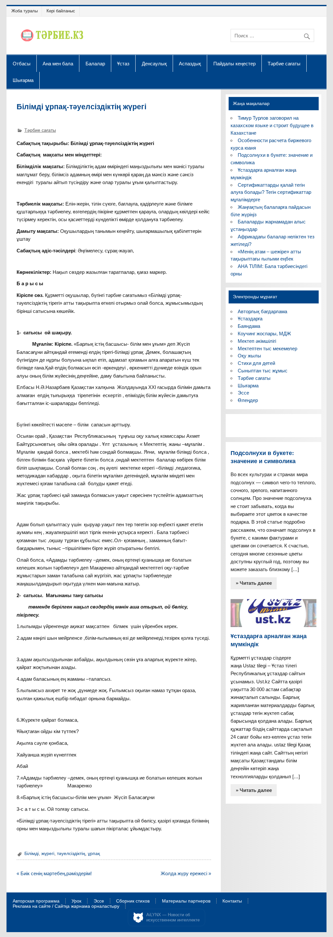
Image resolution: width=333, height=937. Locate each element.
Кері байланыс (61, 10)
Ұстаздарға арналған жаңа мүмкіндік (269, 640)
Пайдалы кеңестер (234, 63)
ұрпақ (94, 853)
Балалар (95, 63)
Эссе (243, 392)
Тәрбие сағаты (284, 63)
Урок (76, 901)
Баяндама (249, 326)
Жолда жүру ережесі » (186, 873)
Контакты (232, 901)
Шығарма (23, 80)
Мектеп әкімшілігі (257, 341)
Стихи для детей (256, 363)
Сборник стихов (133, 901)
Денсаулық (154, 63)
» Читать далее (254, 583)
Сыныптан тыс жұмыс (262, 370)
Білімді (31, 853)
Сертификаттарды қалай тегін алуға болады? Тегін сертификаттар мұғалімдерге (271, 192)
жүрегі (47, 853)
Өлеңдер (248, 400)
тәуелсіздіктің (71, 853)
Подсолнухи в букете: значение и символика (263, 456)
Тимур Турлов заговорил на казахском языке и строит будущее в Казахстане (272, 125)
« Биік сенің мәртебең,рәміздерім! (54, 873)
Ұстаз (123, 63)
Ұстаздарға (250, 318)
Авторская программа (36, 901)
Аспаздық (190, 63)
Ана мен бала (58, 63)
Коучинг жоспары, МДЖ (264, 333)
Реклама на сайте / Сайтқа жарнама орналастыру (66, 906)
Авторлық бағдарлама (262, 311)
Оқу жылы (249, 355)
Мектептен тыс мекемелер (267, 348)
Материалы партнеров (186, 901)
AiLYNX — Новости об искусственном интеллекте (173, 917)
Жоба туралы (24, 10)
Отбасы (22, 63)
